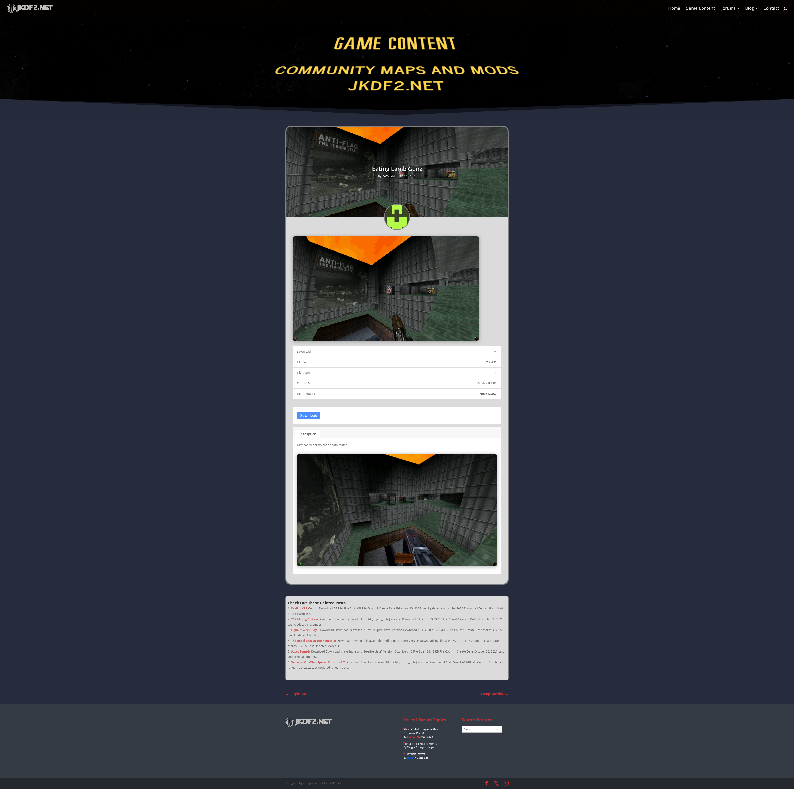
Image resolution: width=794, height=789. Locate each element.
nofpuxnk (388, 176)
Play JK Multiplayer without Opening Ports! (422, 731)
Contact (771, 9)
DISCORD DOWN (414, 754)
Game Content (700, 9)
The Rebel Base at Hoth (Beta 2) (313, 641)
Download (308, 415)
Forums (728, 9)
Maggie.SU (413, 747)
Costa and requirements (420, 744)
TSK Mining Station (304, 619)
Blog (749, 9)
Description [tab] (307, 434)
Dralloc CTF (299, 608)
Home (674, 9)
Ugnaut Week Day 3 (305, 630)
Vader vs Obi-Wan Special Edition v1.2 (318, 662)
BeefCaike (413, 736)
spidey (410, 757)
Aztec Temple (300, 651)
